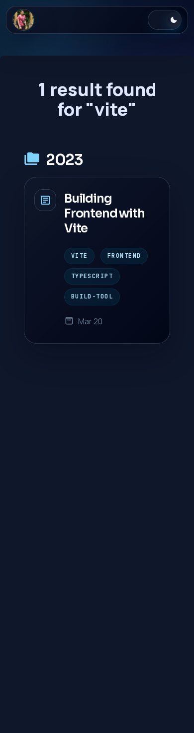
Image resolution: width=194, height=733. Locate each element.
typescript (92, 276)
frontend (124, 256)
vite (79, 256)
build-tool (92, 296)
